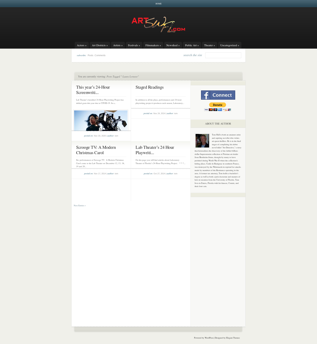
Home (159, 3)
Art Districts (100, 45)
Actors (82, 45)
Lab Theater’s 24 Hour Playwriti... (155, 149)
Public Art (192, 45)
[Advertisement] (218, 257)
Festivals (134, 45)
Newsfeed (173, 45)
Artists (118, 45)
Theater (209, 45)
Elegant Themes (233, 337)
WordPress (209, 337)
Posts (90, 55)
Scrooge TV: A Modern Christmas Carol (96, 149)
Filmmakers (153, 45)
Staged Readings (150, 87)
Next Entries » (80, 205)
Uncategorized (229, 45)
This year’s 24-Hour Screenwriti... (93, 89)
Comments (100, 55)
